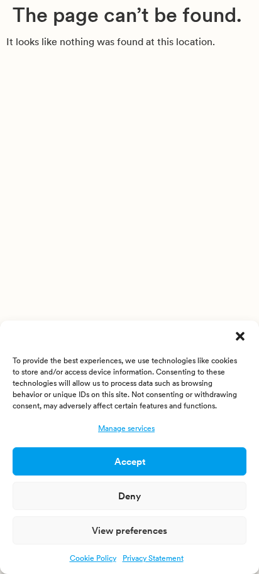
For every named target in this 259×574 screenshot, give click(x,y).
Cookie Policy (93, 558)
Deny (129, 495)
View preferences (129, 530)
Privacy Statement (153, 558)
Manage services (126, 428)
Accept (129, 461)
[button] (240, 336)
